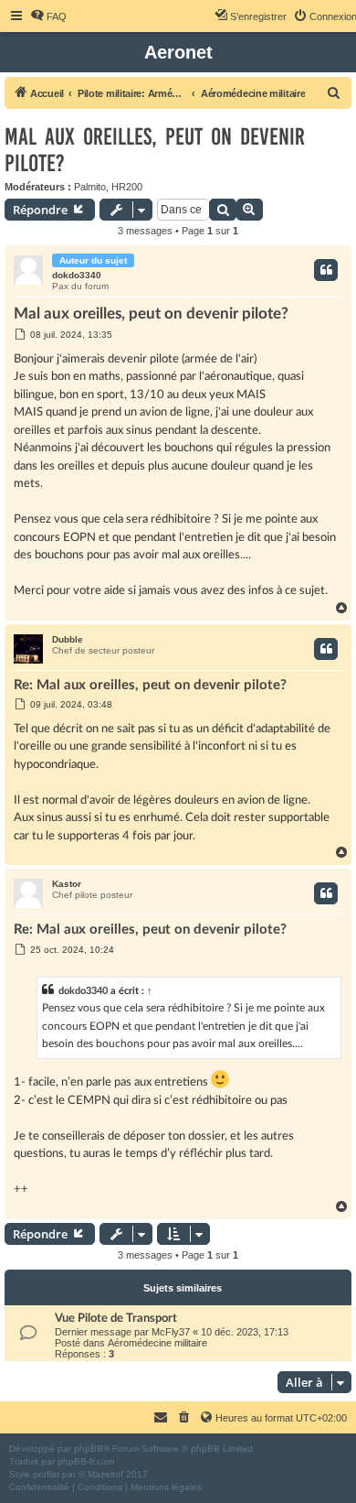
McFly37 (171, 1331)
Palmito (90, 186)
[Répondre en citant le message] (326, 270)
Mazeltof (105, 1474)
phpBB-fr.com (86, 1461)
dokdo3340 (76, 275)
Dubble (67, 639)
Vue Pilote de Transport (116, 1318)
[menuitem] (48, 16)
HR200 (126, 186)
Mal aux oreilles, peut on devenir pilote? (155, 150)
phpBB (88, 1449)
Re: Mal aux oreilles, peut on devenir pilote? (150, 685)
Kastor (66, 884)
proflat (46, 1474)
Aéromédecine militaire (157, 1342)
